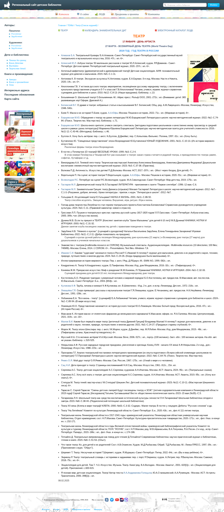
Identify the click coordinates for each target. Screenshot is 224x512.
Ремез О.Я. (67, 360)
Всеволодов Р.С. (69, 179)
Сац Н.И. (66, 365)
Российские (16, 34)
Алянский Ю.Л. (69, 63)
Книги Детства (16, 63)
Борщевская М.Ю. (70, 117)
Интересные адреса (16, 90)
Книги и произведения (19, 82)
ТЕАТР (64, 30)
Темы (11, 85)
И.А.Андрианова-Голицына (137, 472)
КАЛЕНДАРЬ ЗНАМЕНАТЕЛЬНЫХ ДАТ (105, 30)
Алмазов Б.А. (68, 55)
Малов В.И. (67, 321)
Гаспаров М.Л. (68, 184)
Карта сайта (11, 98)
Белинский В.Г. (69, 105)
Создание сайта (174, 498)
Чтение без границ (17, 60)
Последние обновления (19, 94)
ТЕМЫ (71, 25)
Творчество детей (17, 68)
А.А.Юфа (113, 113)
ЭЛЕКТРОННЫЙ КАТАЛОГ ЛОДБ (175, 30)
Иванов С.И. (67, 253)
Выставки (13, 66)
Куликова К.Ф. (68, 285)
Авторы (12, 79)
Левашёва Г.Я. (68, 290)
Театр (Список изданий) (86, 25)
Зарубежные (16, 36)
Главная (62, 25)
